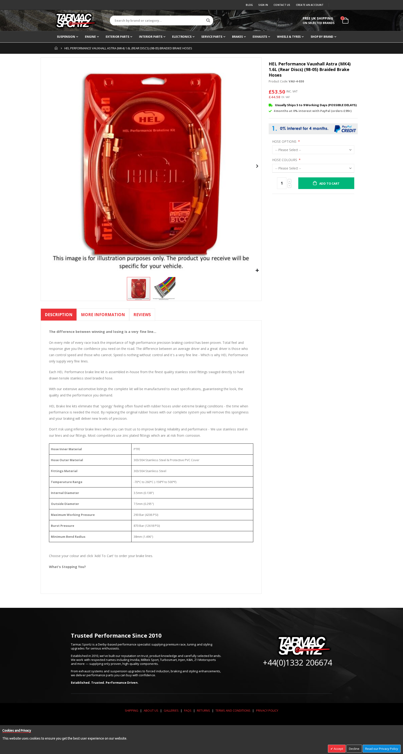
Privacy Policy (267, 710)
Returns (203, 710)
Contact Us (282, 5)
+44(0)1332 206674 (297, 662)
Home (56, 48)
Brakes (237, 37)
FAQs (187, 710)
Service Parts (211, 37)
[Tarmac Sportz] (76, 20)
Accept (338, 749)
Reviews (142, 314)
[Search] (208, 20)
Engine (90, 37)
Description (59, 314)
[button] (257, 271)
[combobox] (161, 20)
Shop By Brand (322, 37)
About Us (151, 710)
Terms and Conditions (232, 710)
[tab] (59, 315)
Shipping (132, 710)
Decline (354, 749)
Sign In (263, 5)
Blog (249, 5)
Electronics (181, 37)
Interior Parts (150, 37)
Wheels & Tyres (289, 37)
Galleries (171, 710)
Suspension (66, 37)
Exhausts (260, 37)
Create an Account (309, 5)
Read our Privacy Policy (381, 749)
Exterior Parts (117, 37)
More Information (103, 314)
